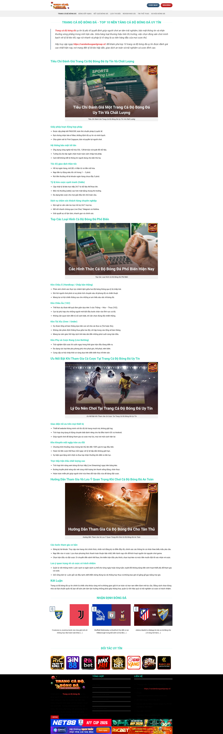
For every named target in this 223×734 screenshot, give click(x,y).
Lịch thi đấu (115, 14)
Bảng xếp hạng (85, 14)
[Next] (173, 623)
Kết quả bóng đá (101, 14)
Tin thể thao (143, 14)
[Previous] (50, 623)
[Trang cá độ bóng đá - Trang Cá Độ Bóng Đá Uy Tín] (61, 5)
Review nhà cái (129, 14)
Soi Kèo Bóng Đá (158, 14)
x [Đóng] (55, 717)
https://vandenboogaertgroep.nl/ (157, 689)
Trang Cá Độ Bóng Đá (67, 14)
